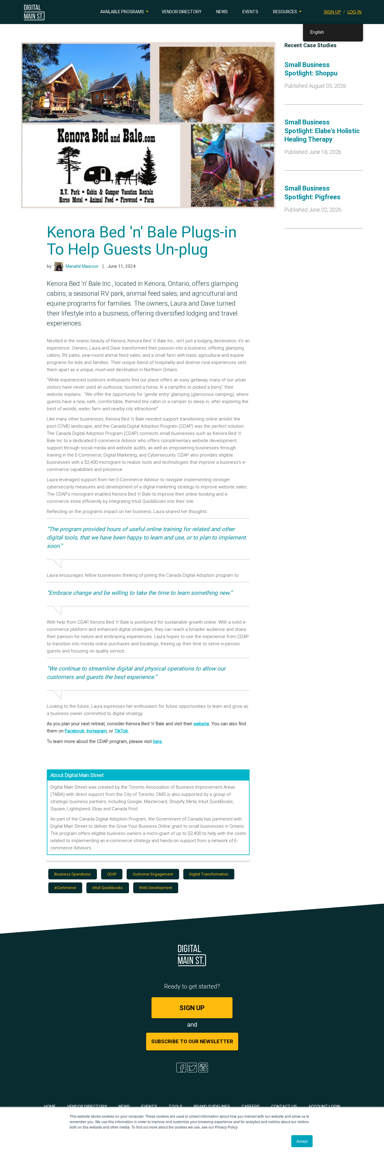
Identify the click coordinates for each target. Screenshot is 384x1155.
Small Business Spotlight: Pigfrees (312, 192)
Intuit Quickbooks (107, 887)
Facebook (74, 731)
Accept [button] (302, 1141)
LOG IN (354, 12)
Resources (285, 11)
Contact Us (284, 1106)
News (222, 11)
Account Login (324, 1106)
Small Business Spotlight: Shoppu (311, 69)
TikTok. (121, 731)
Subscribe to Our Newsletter (192, 1041)
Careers (251, 1106)
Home (50, 1106)
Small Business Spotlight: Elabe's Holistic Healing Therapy (322, 130)
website (201, 723)
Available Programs (122, 11)
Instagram (96, 731)
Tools (175, 1106)
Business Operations (72, 874)
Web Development (155, 887)
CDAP (111, 874)
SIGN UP (332, 12)
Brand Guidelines (212, 1106)
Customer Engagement (153, 874)
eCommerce (65, 887)
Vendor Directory (182, 11)
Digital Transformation (208, 874)
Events (250, 11)
